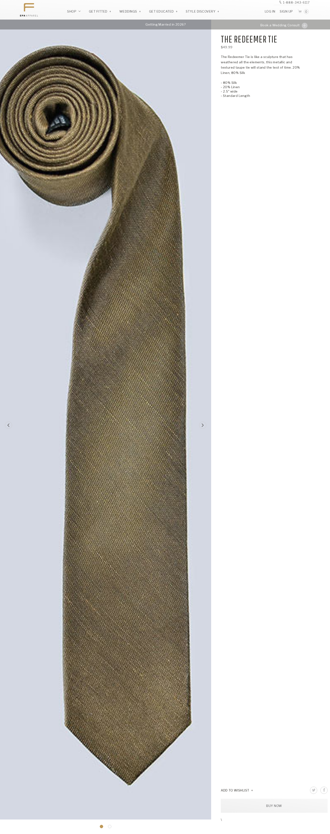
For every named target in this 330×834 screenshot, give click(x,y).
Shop (72, 11)
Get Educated (161, 11)
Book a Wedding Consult (280, 25)
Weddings (128, 11)
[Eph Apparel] (27, 9)
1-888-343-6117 (296, 2)
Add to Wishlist (235, 790)
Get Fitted (98, 11)
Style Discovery (201, 11)
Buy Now (274, 806)
